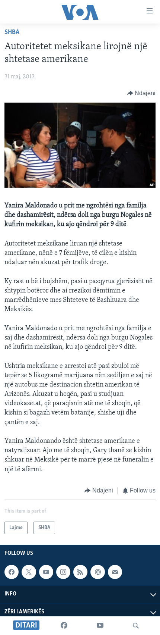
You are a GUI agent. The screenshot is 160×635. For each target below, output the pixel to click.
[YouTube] (100, 625)
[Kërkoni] (136, 625)
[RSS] (80, 572)
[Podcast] (97, 572)
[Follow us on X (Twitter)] (29, 572)
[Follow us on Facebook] (11, 572)
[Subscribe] (115, 572)
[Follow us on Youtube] (46, 572)
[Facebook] (64, 625)
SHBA (11, 32)
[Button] (141, 93)
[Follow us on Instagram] (63, 572)
